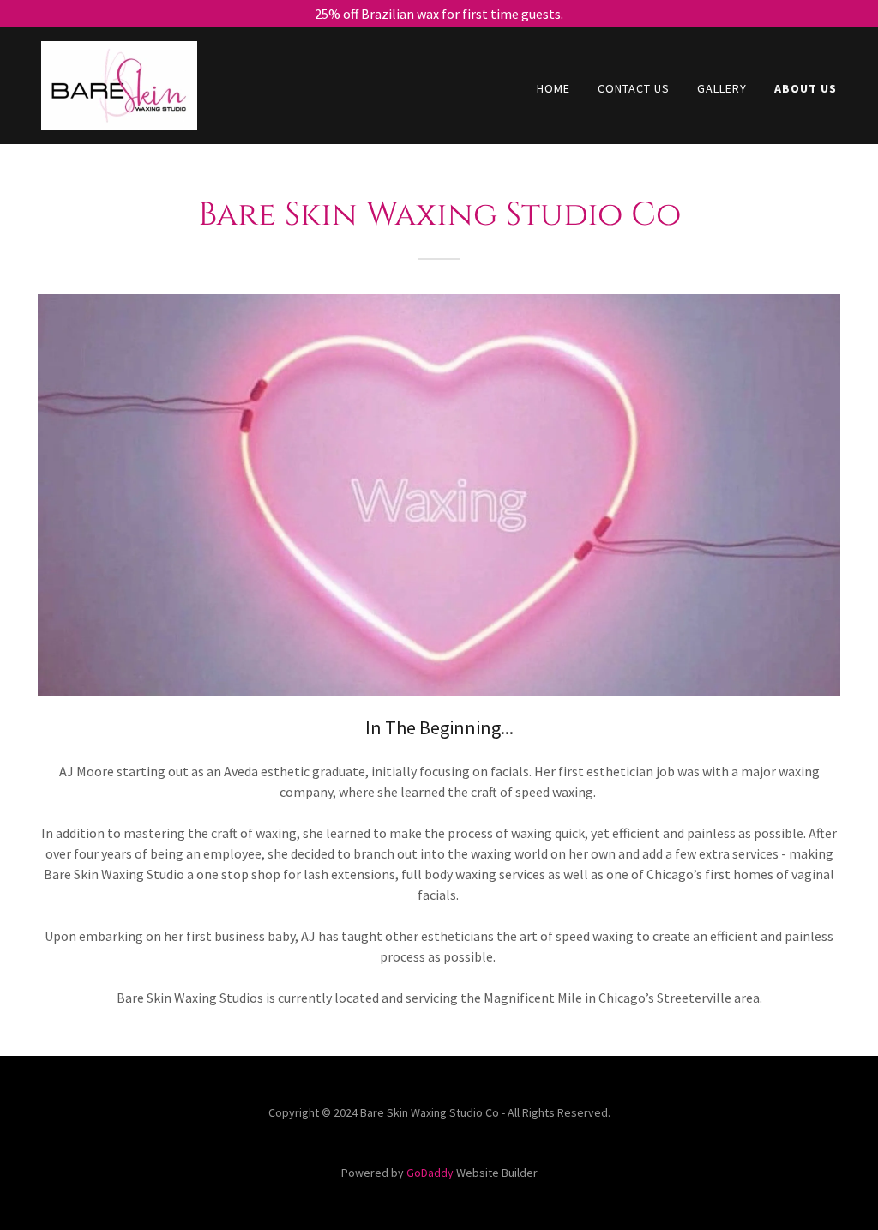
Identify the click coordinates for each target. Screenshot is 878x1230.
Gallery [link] (722, 88)
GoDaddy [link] (430, 1172)
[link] (119, 84)
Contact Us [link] (634, 88)
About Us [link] (805, 88)
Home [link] (553, 88)
